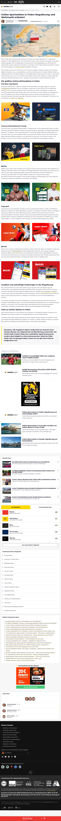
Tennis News (8, 583)
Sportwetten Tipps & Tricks (9, 730)
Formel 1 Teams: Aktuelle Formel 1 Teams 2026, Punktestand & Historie (34, 479)
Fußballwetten (5, 88)
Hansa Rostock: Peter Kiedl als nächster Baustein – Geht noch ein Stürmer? (28, 656)
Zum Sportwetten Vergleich (30, 545)
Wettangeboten (17, 251)
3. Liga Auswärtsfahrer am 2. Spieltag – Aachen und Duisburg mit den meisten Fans (30, 631)
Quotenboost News (10, 610)
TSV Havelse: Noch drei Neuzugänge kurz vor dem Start (22, 646)
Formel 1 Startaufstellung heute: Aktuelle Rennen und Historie (31, 497)
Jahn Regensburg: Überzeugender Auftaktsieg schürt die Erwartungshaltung (28, 643)
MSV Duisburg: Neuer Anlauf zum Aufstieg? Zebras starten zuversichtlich (27, 645)
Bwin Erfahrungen (14, 526)
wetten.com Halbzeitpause (12, 598)
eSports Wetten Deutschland (10, 737)
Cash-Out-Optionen (17, 98)
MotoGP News (8, 579)
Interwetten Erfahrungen (16, 519)
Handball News (8, 575)
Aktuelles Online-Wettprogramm (11, 739)
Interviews (7, 602)
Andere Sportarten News (11, 587)
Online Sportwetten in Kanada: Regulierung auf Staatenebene (39, 440)
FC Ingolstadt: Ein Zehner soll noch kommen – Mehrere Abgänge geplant (27, 654)
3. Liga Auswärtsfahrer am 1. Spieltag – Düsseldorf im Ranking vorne (26, 641)
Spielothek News (9, 591)
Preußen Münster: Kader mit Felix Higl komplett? (20, 660)
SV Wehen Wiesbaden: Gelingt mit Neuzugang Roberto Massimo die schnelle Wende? (33, 471)
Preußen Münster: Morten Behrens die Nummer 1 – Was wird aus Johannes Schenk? (30, 652)
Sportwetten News (13, 10)
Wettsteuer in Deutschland (10, 728)
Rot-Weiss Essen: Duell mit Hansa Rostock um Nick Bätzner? (31, 462)
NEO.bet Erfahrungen (15, 539)
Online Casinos (20, 67)
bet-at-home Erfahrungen (16, 532)
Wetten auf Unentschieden (10, 734)
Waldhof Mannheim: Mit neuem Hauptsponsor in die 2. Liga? (23, 658)
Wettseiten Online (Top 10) (9, 744)
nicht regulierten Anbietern (49, 291)
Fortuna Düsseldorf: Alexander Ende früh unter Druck (21, 637)
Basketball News (9, 563)
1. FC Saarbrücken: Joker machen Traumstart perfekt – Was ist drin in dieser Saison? (30, 633)
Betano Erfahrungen (15, 513)
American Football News (11, 559)
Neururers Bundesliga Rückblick (13, 606)
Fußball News (8, 555)
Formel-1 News (8, 571)
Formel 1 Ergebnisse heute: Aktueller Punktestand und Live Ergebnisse (34, 488)
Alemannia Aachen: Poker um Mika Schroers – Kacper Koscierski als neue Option (29, 635)
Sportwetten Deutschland (9, 746)
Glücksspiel (21, 10)
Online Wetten (4, 10)
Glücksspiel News (9, 595)
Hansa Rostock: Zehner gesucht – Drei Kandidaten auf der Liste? (25, 639)
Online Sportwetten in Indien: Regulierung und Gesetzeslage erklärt (39, 413)
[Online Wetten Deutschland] (7, 6)
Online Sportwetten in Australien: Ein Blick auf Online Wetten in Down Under (39, 426)
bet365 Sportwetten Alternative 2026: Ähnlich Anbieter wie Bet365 (39, 370)
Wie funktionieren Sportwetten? (11, 732)
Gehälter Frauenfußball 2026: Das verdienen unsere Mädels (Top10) (38, 357)
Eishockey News (9, 567)
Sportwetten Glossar (8, 741)
